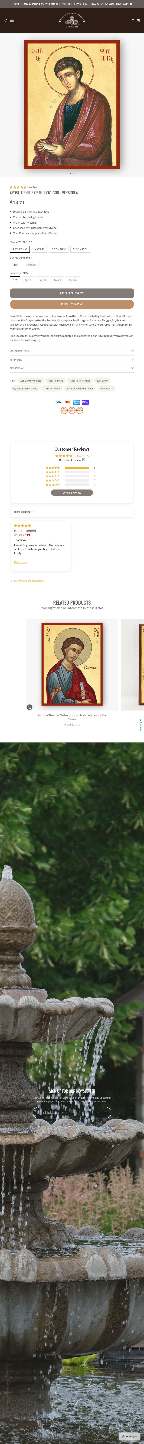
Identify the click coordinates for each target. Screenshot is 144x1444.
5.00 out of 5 (81, 455)
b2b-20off (102, 380)
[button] (70, 173)
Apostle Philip (55, 380)
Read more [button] (20, 562)
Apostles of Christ (80, 380)
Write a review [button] (72, 492)
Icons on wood (52, 388)
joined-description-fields (80, 388)
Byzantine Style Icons (25, 388)
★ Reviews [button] (140, 725)
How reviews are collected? (27, 580)
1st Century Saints (30, 380)
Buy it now (72, 304)
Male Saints (106, 388)
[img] (22, 525)
